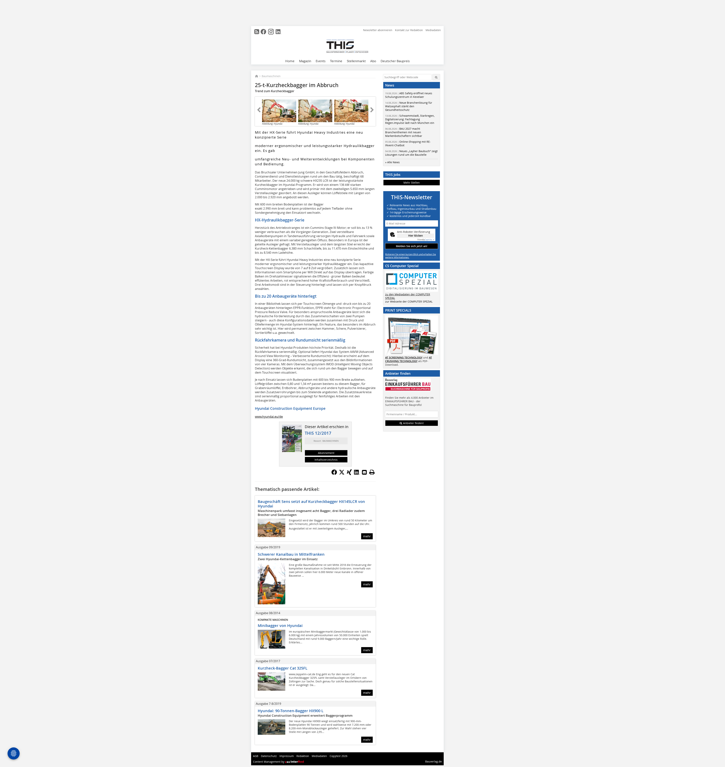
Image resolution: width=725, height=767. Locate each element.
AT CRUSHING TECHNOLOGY (408, 359)
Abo (373, 61)
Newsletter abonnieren (377, 30)
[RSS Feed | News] (257, 31)
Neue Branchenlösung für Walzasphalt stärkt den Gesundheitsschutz (408, 106)
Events (320, 61)
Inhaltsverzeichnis (326, 459)
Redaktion (302, 756)
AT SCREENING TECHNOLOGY (403, 357)
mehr (367, 536)
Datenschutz (269, 756)
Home (290, 61)
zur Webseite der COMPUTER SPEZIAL (409, 301)
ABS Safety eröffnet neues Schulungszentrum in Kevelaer (408, 95)
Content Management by (269, 761)
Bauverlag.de (433, 761)
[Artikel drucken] (372, 472)
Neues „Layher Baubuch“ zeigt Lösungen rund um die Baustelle (411, 152)
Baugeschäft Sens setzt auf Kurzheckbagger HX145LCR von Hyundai (311, 504)
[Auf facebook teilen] (334, 474)
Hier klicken (415, 235)
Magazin (305, 61)
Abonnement (326, 453)
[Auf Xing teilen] (349, 474)
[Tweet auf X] (342, 474)
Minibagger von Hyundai (280, 625)
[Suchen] (436, 77)
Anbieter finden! (413, 423)
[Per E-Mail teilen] (364, 472)
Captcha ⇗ (425, 239)
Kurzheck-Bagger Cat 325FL (282, 668)
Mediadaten (433, 30)
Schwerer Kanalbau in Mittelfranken (291, 554)
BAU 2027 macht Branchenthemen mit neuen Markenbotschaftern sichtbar (403, 132)
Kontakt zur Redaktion (409, 30)
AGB (255, 756)
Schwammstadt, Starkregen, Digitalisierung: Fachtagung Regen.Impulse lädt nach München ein (409, 119)
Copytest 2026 (338, 756)
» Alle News (392, 162)
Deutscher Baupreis (395, 61)
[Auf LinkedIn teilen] (357, 474)
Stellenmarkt (356, 61)
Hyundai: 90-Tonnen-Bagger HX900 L (290, 710)
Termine (336, 61)
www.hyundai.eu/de (269, 417)
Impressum (286, 756)
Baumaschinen (271, 76)
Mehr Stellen (411, 182)
